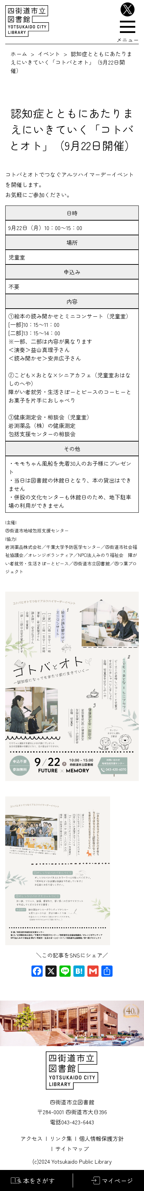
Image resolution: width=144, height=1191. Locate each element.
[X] (51, 971)
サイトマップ (72, 1148)
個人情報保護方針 (101, 1138)
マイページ (117, 1180)
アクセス (31, 1138)
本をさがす (39, 1180)
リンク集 (61, 1138)
